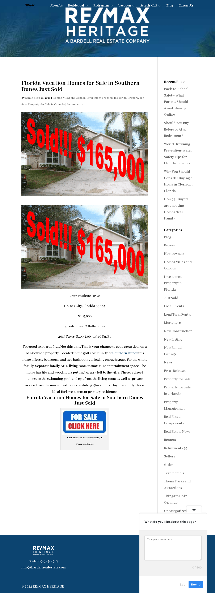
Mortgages (172, 323)
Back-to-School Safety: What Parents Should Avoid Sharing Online (176, 102)
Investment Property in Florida (106, 98)
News (168, 362)
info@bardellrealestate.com (43, 567)
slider (168, 465)
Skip (182, 584)
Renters (170, 440)
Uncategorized (175, 511)
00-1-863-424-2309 (43, 561)
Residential (76, 6)
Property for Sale (177, 379)
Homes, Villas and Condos (69, 98)
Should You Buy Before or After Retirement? (176, 129)
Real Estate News (177, 432)
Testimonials (174, 473)
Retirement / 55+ (176, 448)
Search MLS (148, 6)
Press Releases (175, 371)
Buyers (169, 245)
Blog (169, 6)
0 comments (75, 104)
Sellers (169, 456)
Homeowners (174, 254)
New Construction (178, 331)
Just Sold (171, 298)
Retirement (101, 6)
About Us (56, 6)
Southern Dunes (125, 353)
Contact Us (186, 6)
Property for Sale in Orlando (46, 104)
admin (29, 98)
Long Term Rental (177, 314)
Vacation (124, 6)
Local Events (174, 306)
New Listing (173, 339)
